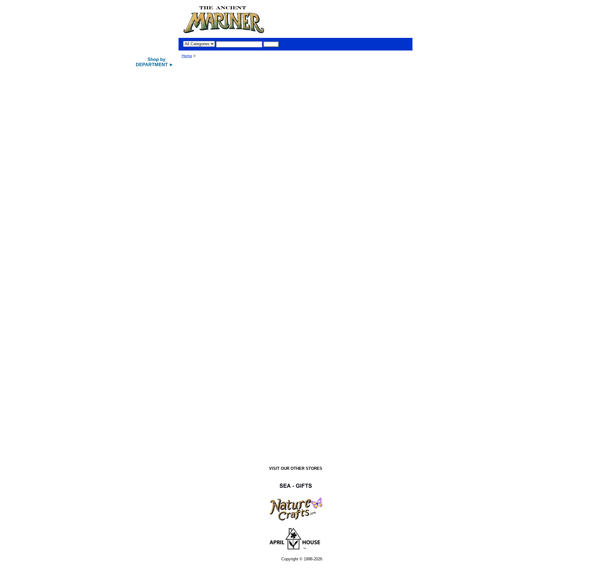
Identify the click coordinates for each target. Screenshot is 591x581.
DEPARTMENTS (150, 436)
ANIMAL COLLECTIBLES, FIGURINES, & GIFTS (154, 165)
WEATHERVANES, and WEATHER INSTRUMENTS (156, 208)
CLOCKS (144, 222)
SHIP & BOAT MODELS (156, 83)
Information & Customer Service (152, 414)
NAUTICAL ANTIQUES (155, 115)
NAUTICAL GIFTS (151, 94)
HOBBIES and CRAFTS (156, 247)
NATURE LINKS (150, 368)
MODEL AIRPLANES (154, 137)
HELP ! (142, 425)
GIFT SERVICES (150, 401)
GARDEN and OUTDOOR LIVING (152, 235)
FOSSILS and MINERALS (147, 324)
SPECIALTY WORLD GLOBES (153, 192)
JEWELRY (145, 311)
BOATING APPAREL (153, 287)
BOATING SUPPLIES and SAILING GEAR (154, 300)
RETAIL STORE (149, 390)
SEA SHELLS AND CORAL (152, 150)
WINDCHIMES (148, 126)
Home (187, 56)
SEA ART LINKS (150, 358)
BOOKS (143, 336)
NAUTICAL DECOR (153, 105)
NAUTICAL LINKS (151, 347)
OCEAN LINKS (149, 379)
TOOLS (142, 258)
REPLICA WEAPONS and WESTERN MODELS (154, 273)
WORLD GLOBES (151, 180)
